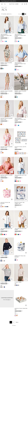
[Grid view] (23, 14)
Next (17, 322)
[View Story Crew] (2, 260)
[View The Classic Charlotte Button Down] (2, 41)
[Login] (22, 4)
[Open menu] (2, 4)
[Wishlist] (24, 4)
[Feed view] (25, 14)
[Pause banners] (26, 1)
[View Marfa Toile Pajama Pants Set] (17, 97)
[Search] (5, 4)
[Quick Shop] (12, 31)
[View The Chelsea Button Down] (17, 181)
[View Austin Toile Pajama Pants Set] (2, 124)
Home (2, 7)
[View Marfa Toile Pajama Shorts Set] (2, 68)
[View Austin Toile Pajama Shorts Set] (2, 97)
